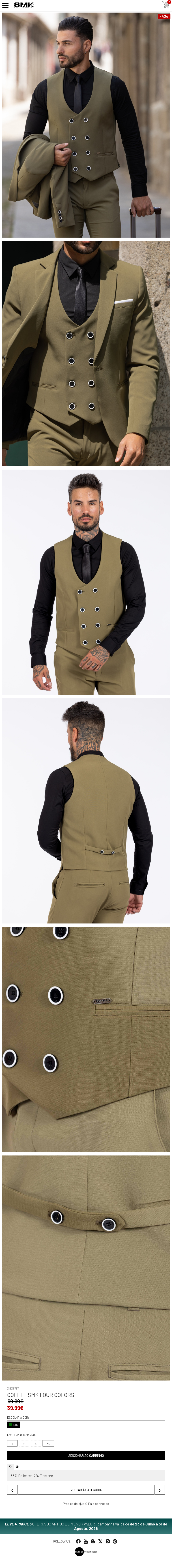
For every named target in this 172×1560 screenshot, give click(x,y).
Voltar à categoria (86, 1490)
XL (48, 1443)
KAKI (15, 1424)
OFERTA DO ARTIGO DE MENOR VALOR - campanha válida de (86, 1526)
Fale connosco (98, 1503)
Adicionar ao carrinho (86, 1455)
